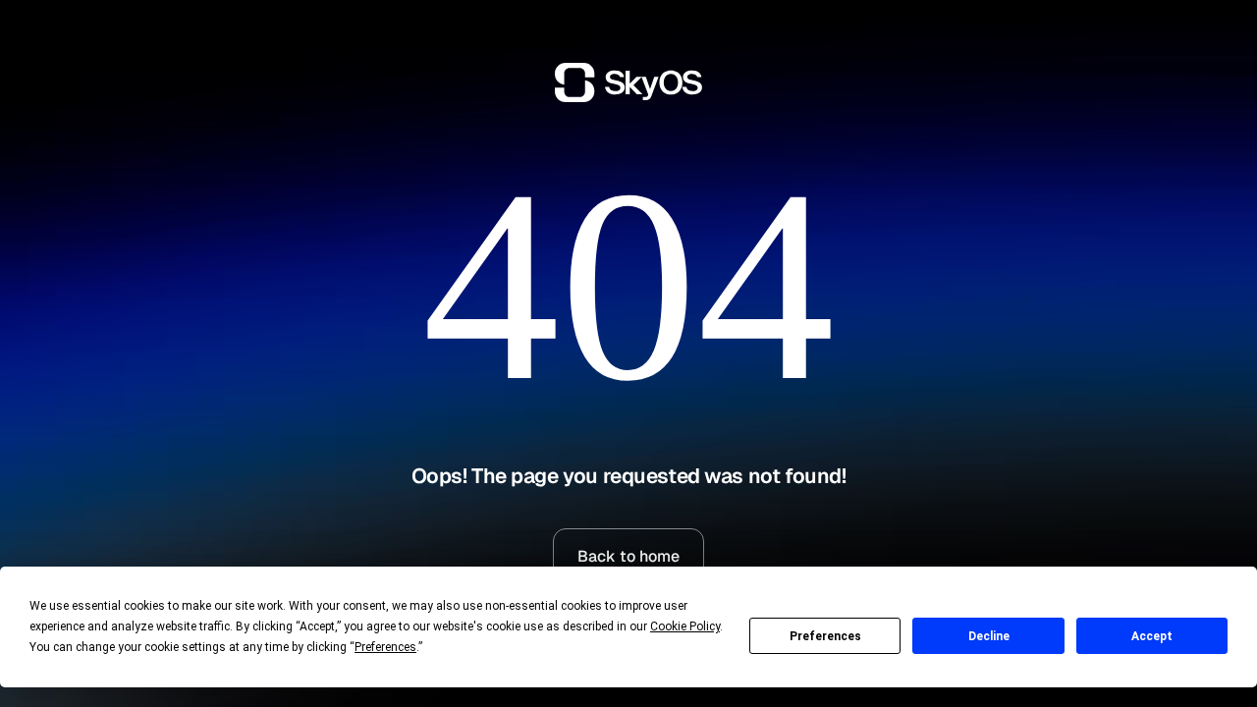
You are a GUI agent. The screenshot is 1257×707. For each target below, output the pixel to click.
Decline (989, 636)
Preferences (825, 636)
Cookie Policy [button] (685, 626)
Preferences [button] (385, 647)
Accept (1152, 636)
